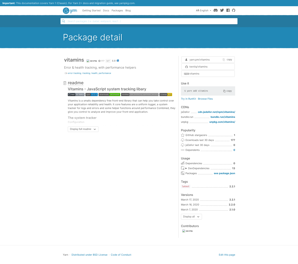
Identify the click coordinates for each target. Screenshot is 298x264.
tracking (86, 73)
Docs (106, 10)
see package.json (224, 173)
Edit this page (227, 254)
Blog (128, 10)
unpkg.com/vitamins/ (222, 121)
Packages (117, 10)
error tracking (74, 73)
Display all (189, 216)
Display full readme (80, 129)
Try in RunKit (188, 98)
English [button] (204, 10)
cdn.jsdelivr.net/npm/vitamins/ (216, 111)
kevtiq (93, 61)
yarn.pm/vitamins (200, 59)
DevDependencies (198, 168)
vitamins (194, 73)
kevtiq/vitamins (199, 66)
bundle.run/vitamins (223, 116)
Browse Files (205, 98)
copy (229, 59)
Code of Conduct (121, 254)
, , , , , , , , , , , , (197, 168)
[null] (91, 94)
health (94, 73)
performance (105, 73)
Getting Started (91, 10)
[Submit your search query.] (63, 21)
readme (76, 82)
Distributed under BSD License (89, 254)
